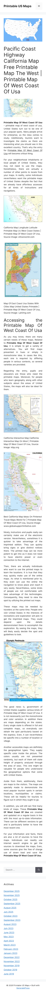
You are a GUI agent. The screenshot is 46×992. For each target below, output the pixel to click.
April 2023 (9, 941)
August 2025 (10, 908)
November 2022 (12, 961)
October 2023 (10, 916)
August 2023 (10, 924)
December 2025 (12, 891)
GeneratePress (23, 988)
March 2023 (10, 945)
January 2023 (10, 953)
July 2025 (8, 912)
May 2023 (9, 936)
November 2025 (12, 895)
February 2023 (11, 949)
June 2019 (9, 974)
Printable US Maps (17, 6)
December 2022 (12, 957)
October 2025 (10, 899)
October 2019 (10, 970)
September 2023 (12, 920)
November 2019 (12, 965)
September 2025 (12, 903)
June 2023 (9, 932)
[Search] (38, 870)
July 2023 (8, 928)
